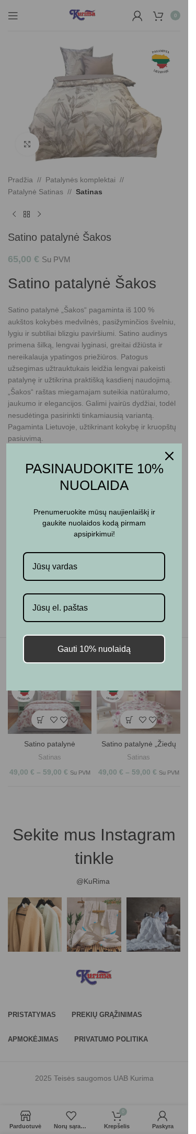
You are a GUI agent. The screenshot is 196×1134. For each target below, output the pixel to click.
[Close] (169, 456)
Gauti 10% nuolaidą (94, 649)
